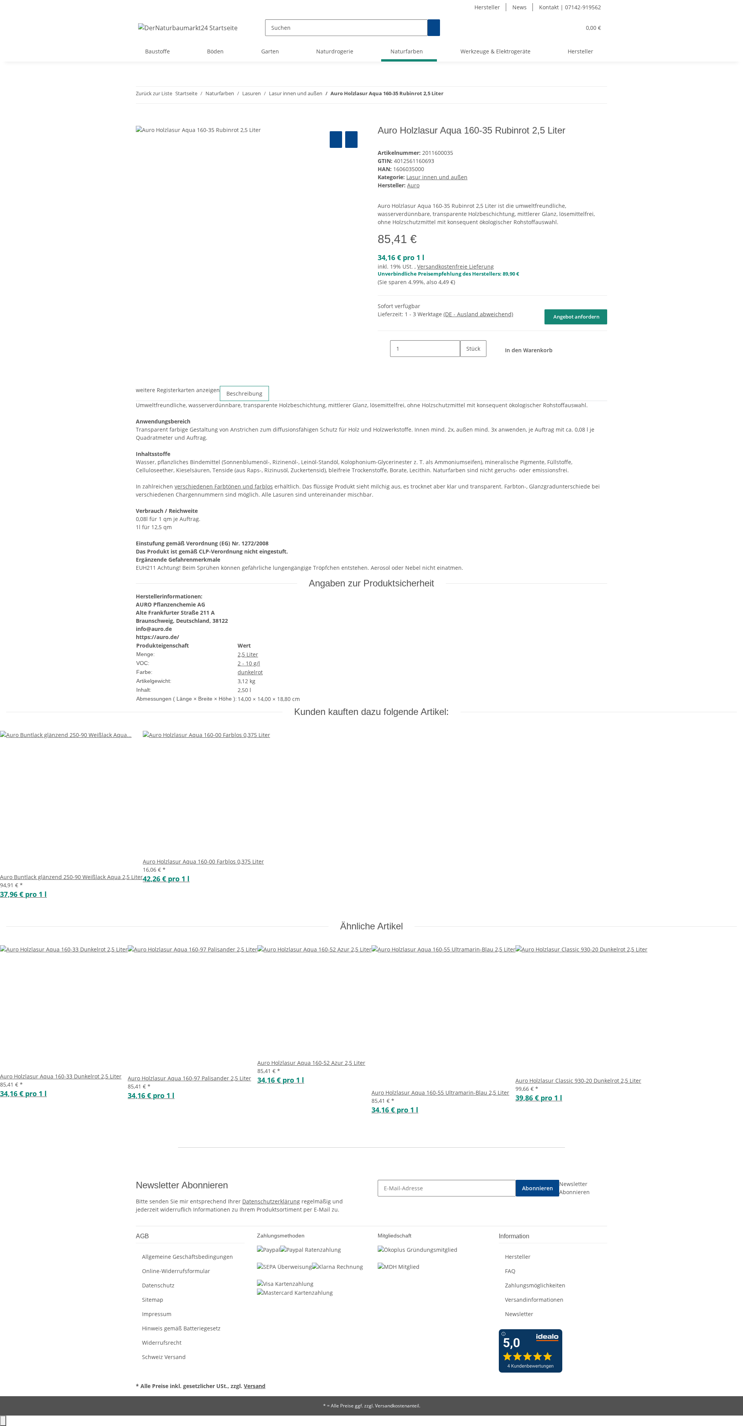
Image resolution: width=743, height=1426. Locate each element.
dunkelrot (250, 672)
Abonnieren (537, 1188)
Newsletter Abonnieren (574, 1188)
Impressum (156, 1314)
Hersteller (487, 7)
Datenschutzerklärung (271, 1201)
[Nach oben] (3, 1421)
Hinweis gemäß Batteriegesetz (181, 1328)
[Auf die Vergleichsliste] (336, 139)
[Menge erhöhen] (466, 365)
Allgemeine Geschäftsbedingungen (187, 1256)
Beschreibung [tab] (244, 393)
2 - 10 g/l (249, 663)
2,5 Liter (248, 654)
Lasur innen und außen (436, 177)
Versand (254, 1386)
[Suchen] (434, 27)
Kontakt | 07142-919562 (570, 7)
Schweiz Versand (164, 1357)
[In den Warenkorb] (142, 121)
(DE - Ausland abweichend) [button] (478, 314)
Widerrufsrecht (161, 1342)
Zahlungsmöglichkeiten (535, 1285)
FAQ (510, 1271)
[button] (559, 27)
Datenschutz (158, 1285)
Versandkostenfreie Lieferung (455, 266)
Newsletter (519, 1314)
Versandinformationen (534, 1299)
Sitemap (152, 1299)
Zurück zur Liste (154, 93)
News (519, 7)
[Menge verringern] (384, 348)
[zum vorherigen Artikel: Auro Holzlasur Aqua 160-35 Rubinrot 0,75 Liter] (449, 95)
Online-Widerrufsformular (176, 1271)
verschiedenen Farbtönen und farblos (224, 486)
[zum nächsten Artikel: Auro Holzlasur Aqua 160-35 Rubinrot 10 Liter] (463, 95)
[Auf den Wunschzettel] (351, 139)
